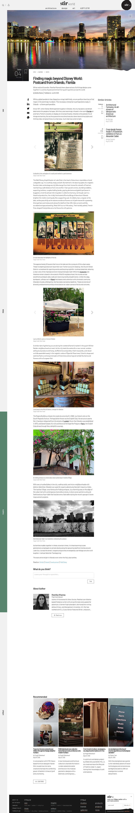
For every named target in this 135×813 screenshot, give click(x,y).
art (74, 8)
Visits (47, 72)
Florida (89, 111)
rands (83, 806)
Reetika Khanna (39, 93)
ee (25, 803)
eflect (53, 808)
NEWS (34, 805)
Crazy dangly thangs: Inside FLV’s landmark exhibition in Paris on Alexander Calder (114, 132)
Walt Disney (63, 562)
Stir (34, 72)
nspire (53, 803)
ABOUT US (15, 800)
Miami (53, 279)
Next (92, 147)
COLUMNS (34, 811)
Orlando (47, 562)
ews (97, 810)
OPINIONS (27, 811)
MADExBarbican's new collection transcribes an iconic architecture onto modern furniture (69, 750)
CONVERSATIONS (67, 805)
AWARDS (53, 811)
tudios (83, 803)
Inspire (40, 72)
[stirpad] (129, 5)
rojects (98, 806)
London (66, 421)
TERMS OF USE (16, 811)
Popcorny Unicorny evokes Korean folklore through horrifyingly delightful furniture (44, 750)
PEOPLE (53, 805)
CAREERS (15, 805)
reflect (3, 712)
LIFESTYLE (41, 805)
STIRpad (83, 800)
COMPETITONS (61, 811)
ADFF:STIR (85, 8)
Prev (35, 147)
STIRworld (27, 800)
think (3, 311)
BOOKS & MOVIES (43, 811)
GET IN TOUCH (16, 802)
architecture (51, 8)
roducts (99, 803)
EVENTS (69, 811)
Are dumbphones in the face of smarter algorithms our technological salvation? (119, 750)
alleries (83, 810)
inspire (3, 512)
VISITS (59, 805)
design (65, 8)
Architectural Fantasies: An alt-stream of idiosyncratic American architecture (112, 110)
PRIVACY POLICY (16, 808)
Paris (83, 424)
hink (26, 808)
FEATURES (27, 805)
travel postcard (55, 562)
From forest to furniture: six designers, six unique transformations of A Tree (94, 750)
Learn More (126, 811)
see (3, 110)
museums (83, 272)
